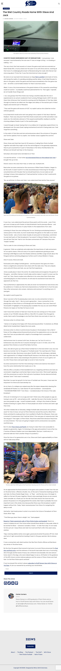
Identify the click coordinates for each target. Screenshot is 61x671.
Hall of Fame (38, 654)
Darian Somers (9, 18)
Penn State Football (25, 654)
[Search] (59, 3)
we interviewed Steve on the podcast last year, (41, 157)
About (13, 652)
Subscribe (30, 646)
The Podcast (29, 652)
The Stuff (39, 652)
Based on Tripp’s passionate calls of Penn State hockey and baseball (25, 521)
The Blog (20, 652)
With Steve (47, 652)
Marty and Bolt (40, 77)
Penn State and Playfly (19, 427)
